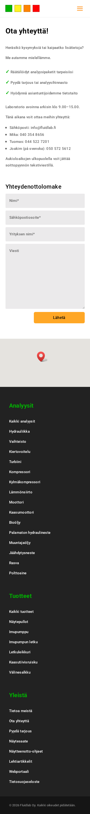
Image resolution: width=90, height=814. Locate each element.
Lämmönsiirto (21, 492)
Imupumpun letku (23, 642)
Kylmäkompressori (25, 482)
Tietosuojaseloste (24, 782)
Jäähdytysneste (22, 553)
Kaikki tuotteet (21, 611)
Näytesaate (18, 741)
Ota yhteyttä (19, 721)
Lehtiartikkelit (20, 761)
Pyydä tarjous (20, 731)
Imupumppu (19, 632)
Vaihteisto (17, 441)
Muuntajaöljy (20, 543)
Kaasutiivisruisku (23, 662)
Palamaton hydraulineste (30, 532)
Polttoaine (18, 573)
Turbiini (15, 462)
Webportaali (19, 771)
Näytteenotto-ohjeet (26, 751)
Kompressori (19, 472)
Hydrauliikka (19, 431)
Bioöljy (15, 522)
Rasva (14, 563)
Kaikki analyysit (22, 421)
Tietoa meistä (20, 711)
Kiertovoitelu (19, 452)
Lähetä (59, 317)
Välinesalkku (20, 672)
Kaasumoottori (21, 512)
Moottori (16, 502)
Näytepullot (18, 622)
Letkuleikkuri (20, 652)
